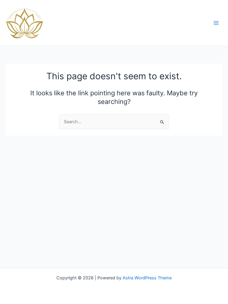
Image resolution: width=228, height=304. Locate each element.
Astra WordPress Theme (147, 278)
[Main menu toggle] (216, 23)
